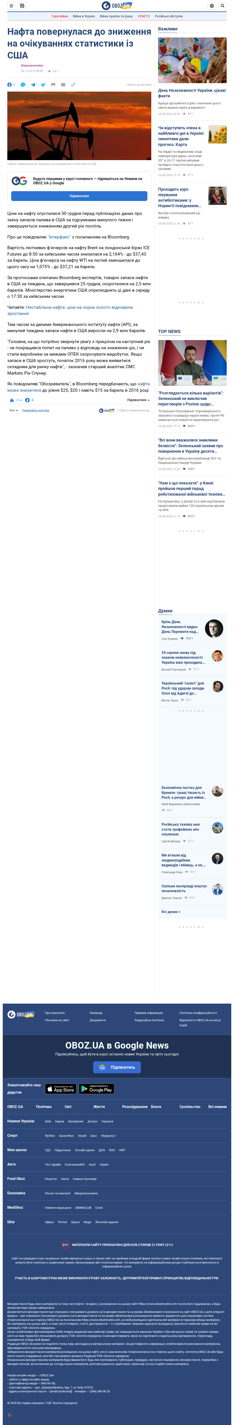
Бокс (93, 1135)
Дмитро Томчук (172, 898)
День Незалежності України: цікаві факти (192, 93)
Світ (68, 1107)
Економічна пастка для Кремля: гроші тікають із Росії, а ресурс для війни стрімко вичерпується (183, 792)
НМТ (122, 1150)
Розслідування (135, 1107)
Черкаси (107, 1121)
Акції (92, 1164)
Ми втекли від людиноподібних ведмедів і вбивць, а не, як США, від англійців (182, 860)
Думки (165, 610)
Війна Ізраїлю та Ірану (116, 16)
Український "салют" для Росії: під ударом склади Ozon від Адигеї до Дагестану (183, 688)
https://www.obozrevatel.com (158, 1304)
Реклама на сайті (57, 1020)
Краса (75, 1222)
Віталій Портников (174, 669)
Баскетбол (66, 1135)
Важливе (168, 29)
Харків (59, 1121)
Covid (98, 1207)
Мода (87, 1222)
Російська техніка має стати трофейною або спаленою (181, 829)
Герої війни (60, 16)
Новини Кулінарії (84, 1179)
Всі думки (170, 912)
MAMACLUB (83, 1207)
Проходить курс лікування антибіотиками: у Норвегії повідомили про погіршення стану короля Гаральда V (179, 198)
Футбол (50, 1135)
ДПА (102, 1150)
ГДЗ (48, 1150)
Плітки (62, 1222)
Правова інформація (149, 1013)
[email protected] (61, 1391)
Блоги (156, 1107)
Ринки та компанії (57, 1193)
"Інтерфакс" (59, 237)
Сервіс (104, 1164)
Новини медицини (58, 1207)
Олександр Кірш (172, 872)
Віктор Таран (170, 700)
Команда (96, 1013)
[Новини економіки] (106, 412)
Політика (44, 1107)
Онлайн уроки (85, 1150)
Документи (98, 1020)
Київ (48, 1121)
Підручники (63, 1150)
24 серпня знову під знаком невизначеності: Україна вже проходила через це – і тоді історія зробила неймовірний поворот (182, 657)
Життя (99, 1107)
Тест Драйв (53, 1164)
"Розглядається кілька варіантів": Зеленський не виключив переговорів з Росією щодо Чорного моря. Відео (190, 399)
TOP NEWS (169, 331)
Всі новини (217, 1107)
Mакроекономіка (32, 65)
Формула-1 (108, 1135)
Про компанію (55, 1013)
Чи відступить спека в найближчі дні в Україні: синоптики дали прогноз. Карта (181, 136)
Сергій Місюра (171, 841)
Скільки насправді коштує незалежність (184, 888)
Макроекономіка (86, 1193)
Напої (65, 1179)
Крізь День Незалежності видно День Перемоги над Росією (179, 627)
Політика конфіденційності (198, 1013)
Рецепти (51, 1179)
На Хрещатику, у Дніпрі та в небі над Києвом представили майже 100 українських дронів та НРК (191, 506)
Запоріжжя (75, 1121)
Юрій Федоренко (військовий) (181, 804)
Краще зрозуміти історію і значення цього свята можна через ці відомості (189, 105)
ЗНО (112, 1150)
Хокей (82, 1135)
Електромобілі (75, 1164)
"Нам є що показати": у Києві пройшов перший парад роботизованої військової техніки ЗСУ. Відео (190, 489)
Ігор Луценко (170, 638)
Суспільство (190, 1107)
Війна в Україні (84, 16)
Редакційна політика (35, 410)
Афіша (49, 1222)
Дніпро (92, 1121)
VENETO (144, 16)
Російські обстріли (169, 16)
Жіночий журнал (107, 1222)
